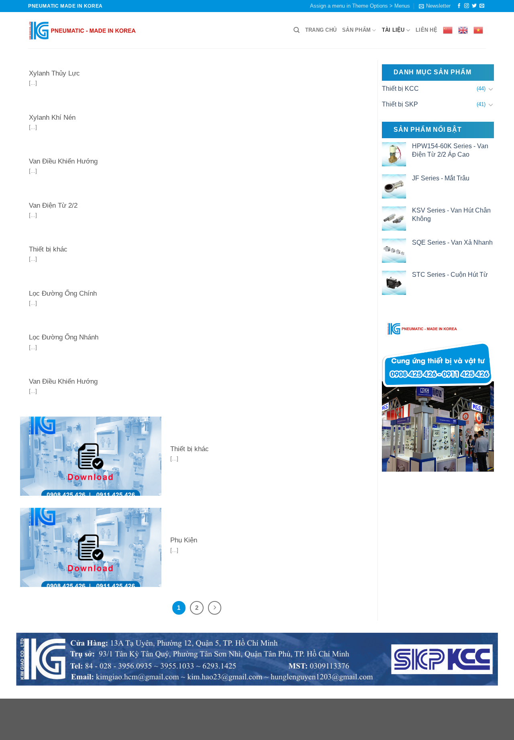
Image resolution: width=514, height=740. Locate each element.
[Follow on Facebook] (459, 6)
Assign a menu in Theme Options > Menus (360, 6)
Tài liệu (393, 30)
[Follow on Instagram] (466, 6)
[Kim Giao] (82, 30)
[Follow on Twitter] (474, 6)
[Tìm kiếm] (297, 30)
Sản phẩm (356, 30)
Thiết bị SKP (400, 104)
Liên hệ (426, 30)
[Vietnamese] (478, 30)
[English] (463, 30)
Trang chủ (321, 30)
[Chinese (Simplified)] (448, 30)
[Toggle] (490, 89)
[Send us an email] (481, 6)
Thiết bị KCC (400, 88)
